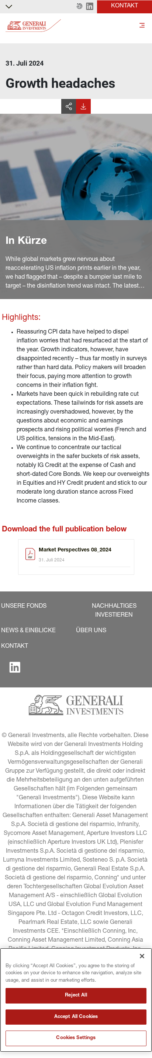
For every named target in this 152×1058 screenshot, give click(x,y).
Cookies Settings (76, 1038)
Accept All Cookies (76, 1017)
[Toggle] (142, 25)
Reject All (76, 995)
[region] (76, 1000)
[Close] (142, 956)
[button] (79, 6)
